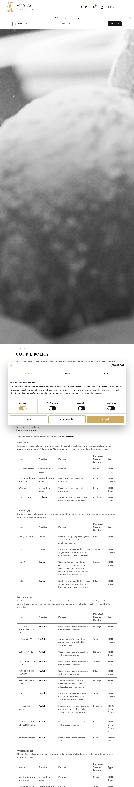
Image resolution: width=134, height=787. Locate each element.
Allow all (105, 419)
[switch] (52, 408)
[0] (94, 8)
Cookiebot (69, 437)
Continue (114, 24)
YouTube (42, 627)
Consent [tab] (28, 373)
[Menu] (125, 7)
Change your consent (26, 430)
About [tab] (106, 373)
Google (41, 537)
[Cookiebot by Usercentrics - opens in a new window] (112, 366)
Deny (28, 419)
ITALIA (114, 7)
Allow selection (67, 419)
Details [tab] (67, 373)
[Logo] (19, 7)
